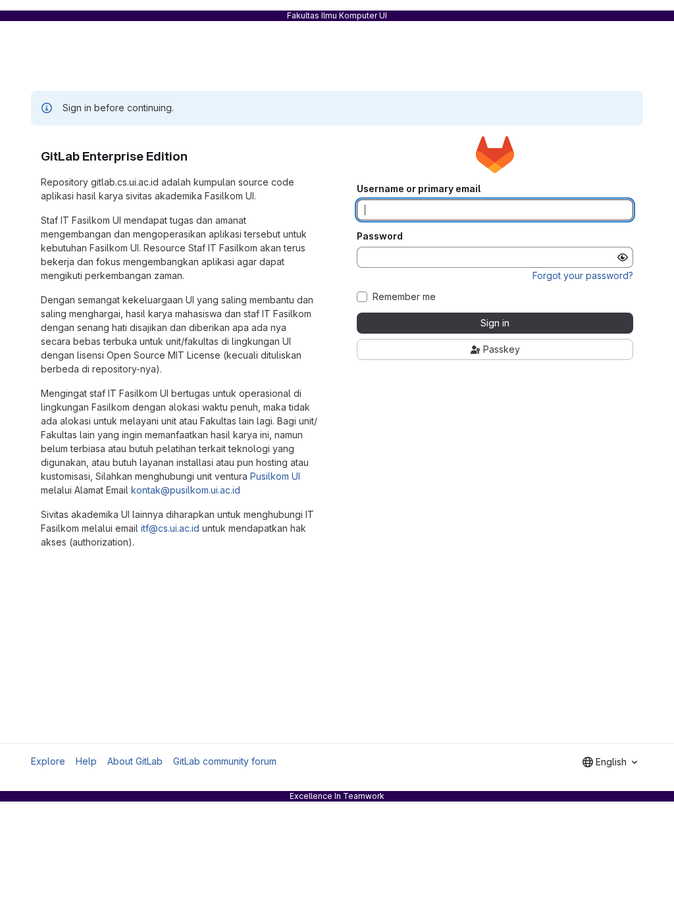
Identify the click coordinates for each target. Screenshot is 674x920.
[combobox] (610, 762)
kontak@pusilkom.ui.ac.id (185, 490)
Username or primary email (418, 189)
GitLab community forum (224, 761)
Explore (48, 761)
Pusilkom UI (275, 476)
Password (380, 236)
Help (86, 761)
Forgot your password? (582, 275)
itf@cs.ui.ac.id (170, 528)
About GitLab (135, 761)
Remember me (404, 297)
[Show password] (622, 257)
